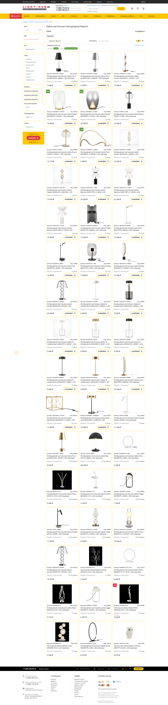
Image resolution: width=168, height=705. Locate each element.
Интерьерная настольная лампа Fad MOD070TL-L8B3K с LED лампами (61, 267)
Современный (31, 80)
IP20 (28, 107)
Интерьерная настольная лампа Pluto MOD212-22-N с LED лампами (61, 495)
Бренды (99, 2)
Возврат (53, 2)
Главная (25, 22)
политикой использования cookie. (108, 697)
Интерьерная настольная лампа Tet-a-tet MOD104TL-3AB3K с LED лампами (61, 77)
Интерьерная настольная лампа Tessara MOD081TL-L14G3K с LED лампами (126, 77)
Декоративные (30, 49)
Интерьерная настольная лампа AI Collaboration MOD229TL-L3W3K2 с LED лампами (95, 305)
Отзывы (63, 2)
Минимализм (30, 71)
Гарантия (43, 2)
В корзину (69, 85)
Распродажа (54, 685)
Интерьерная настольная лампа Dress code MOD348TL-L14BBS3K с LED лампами (95, 419)
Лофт (28, 68)
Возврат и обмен (79, 685)
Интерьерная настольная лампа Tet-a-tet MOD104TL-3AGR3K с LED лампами (95, 77)
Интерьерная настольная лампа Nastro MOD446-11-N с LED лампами (95, 495)
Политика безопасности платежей (107, 689)
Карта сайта (54, 691)
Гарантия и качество (80, 683)
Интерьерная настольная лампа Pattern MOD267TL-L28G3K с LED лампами (126, 153)
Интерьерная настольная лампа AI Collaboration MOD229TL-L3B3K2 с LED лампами (61, 381)
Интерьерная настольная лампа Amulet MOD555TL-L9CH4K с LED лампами (59, 305)
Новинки (53, 687)
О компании (55, 676)
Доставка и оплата (28, 2)
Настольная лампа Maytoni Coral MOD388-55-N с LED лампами (59, 647)
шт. (126, 669)
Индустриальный (31, 62)
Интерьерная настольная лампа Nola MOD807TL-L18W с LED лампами (128, 457)
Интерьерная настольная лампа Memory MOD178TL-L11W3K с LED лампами (59, 229)
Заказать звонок (44, 669)
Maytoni (29, 117)
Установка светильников (81, 681)
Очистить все (139, 45)
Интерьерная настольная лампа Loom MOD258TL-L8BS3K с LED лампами (128, 381)
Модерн (29, 74)
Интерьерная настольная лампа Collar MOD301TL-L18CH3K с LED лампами (128, 533)
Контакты (110, 2)
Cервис (77, 676)
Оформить (138, 668)
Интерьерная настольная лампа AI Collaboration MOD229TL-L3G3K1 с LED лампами (94, 343)
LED (55, 48)
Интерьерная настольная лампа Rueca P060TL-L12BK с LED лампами (129, 115)
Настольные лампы (42, 22)
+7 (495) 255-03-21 (68, 10)
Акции (52, 689)
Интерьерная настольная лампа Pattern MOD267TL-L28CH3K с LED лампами (59, 191)
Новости (76, 692)
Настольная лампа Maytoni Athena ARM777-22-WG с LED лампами (127, 647)
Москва (66, 5)
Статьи (76, 694)
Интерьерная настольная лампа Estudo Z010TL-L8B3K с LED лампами (62, 533)
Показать (32, 138)
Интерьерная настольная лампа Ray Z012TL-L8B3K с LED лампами (94, 457)
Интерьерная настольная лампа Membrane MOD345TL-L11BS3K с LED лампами (61, 419)
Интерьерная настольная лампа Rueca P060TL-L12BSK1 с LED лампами (62, 153)
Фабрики (53, 681)
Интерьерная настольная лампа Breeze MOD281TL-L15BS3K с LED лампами (129, 267)
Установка (75, 2)
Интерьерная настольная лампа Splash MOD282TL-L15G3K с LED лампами (95, 115)
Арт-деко (29, 59)
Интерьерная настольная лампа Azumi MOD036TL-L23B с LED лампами (95, 647)
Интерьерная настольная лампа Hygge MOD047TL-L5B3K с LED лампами (129, 495)
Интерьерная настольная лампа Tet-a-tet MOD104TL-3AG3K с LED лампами (61, 457)
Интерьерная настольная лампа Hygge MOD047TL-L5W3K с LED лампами (95, 609)
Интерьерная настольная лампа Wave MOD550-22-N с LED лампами (61, 609)
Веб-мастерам (78, 687)
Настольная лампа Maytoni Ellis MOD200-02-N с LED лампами (126, 609)
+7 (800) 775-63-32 (68, 8)
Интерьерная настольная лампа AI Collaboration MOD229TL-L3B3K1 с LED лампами (128, 343)
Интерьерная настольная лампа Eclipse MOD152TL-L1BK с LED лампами (95, 267)
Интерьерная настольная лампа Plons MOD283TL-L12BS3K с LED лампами (95, 153)
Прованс (29, 77)
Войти (143, 2)
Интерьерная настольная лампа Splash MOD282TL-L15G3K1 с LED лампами (62, 115)
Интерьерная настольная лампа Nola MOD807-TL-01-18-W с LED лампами (128, 571)
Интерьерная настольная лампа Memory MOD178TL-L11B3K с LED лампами (93, 191)
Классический (30, 65)
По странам (54, 683)
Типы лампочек (78, 696)
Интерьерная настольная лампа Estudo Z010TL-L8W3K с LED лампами (129, 419)
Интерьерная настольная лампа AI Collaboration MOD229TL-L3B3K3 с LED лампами (128, 305)
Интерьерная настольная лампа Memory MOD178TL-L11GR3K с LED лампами (127, 191)
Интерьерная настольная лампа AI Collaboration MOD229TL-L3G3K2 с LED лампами (94, 381)
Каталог (17, 16)
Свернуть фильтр (55, 41)
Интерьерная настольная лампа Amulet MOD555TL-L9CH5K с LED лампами (59, 571)
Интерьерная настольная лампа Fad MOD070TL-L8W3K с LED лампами (128, 229)
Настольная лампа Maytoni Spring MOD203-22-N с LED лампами (93, 571)
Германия (30, 127)
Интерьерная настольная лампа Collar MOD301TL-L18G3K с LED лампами (95, 533)
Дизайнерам (88, 2)
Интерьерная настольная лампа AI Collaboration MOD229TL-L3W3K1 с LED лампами (61, 343)
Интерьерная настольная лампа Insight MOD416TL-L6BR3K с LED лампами (95, 229)
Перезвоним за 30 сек (93, 5)
